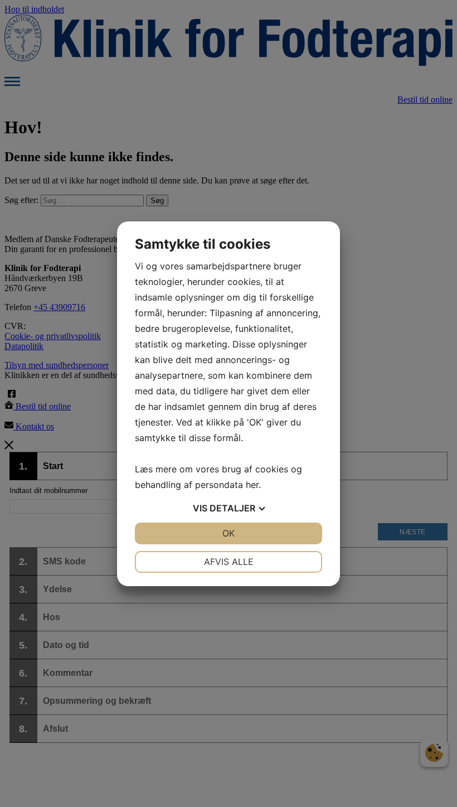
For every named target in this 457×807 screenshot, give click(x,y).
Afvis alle (229, 561)
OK (228, 533)
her (252, 484)
